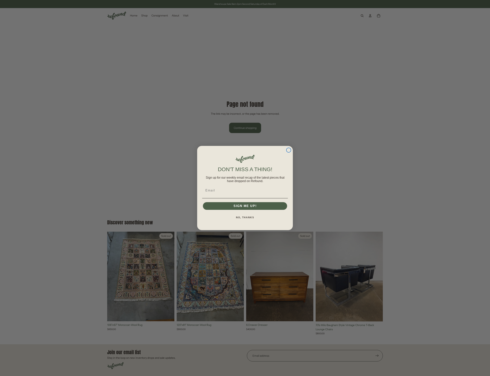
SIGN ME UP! (245, 206)
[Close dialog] (288, 150)
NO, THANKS (245, 217)
